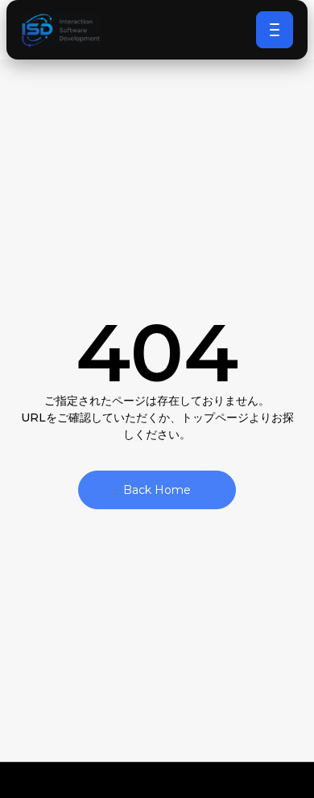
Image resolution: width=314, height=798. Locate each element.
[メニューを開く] (274, 29)
